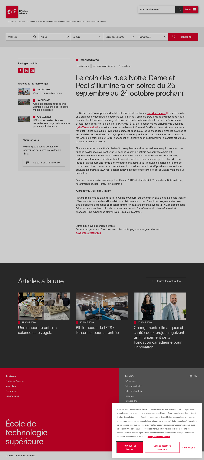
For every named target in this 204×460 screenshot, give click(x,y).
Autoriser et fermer (130, 447)
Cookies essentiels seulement (162, 447)
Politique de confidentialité (159, 436)
